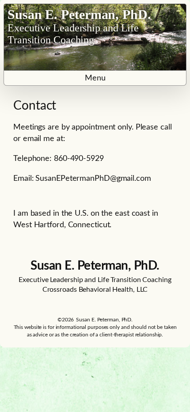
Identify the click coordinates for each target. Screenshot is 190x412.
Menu (95, 78)
